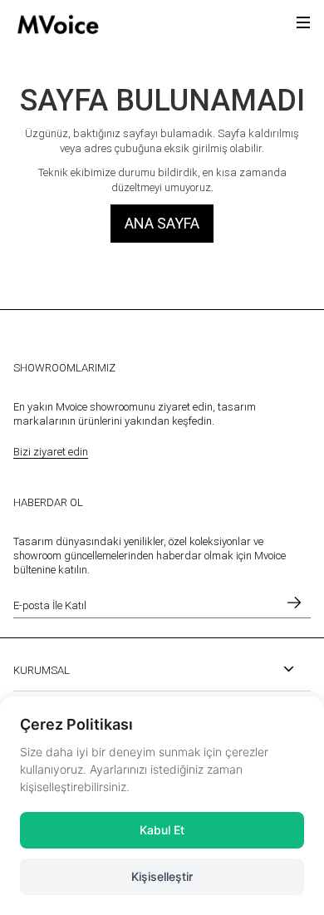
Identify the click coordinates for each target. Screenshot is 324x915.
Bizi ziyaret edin (50, 451)
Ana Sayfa (162, 223)
